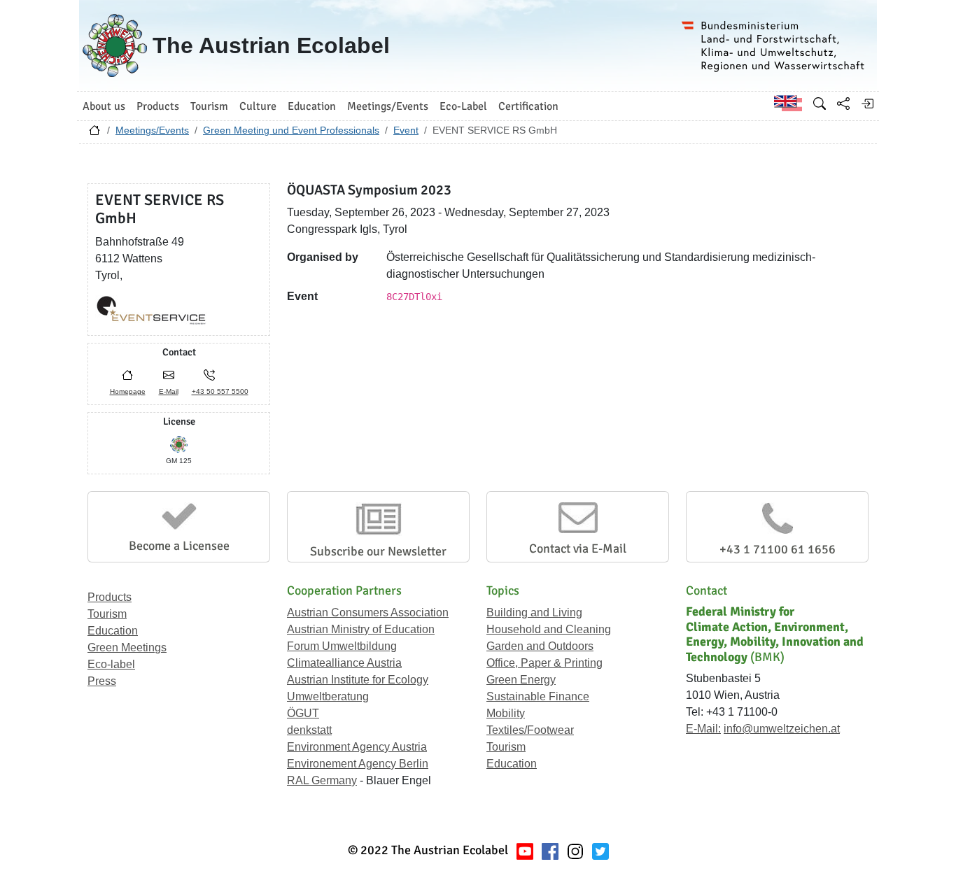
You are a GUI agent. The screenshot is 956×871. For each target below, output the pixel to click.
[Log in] (867, 103)
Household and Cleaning (548, 629)
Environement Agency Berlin (357, 764)
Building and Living (534, 612)
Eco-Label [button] (463, 106)
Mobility (505, 713)
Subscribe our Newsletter (378, 551)
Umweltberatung (328, 696)
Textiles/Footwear (530, 730)
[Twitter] (600, 850)
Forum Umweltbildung (342, 646)
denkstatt (309, 730)
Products (109, 597)
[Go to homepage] (94, 133)
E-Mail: (703, 729)
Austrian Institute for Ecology (357, 680)
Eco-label (111, 664)
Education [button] (312, 106)
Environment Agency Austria (357, 747)
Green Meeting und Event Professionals (291, 130)
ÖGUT (303, 713)
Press (101, 681)
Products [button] (157, 106)
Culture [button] (257, 106)
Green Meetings (127, 647)
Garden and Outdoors (539, 646)
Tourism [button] (209, 106)
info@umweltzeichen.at (782, 729)
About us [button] (104, 106)
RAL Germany (322, 780)
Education (112, 631)
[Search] (819, 103)
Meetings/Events (152, 130)
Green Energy (521, 680)
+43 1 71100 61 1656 (777, 549)
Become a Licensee (179, 545)
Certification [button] (528, 106)
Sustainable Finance (537, 696)
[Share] (843, 103)
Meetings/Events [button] (387, 106)
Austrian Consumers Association (368, 612)
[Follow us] (575, 850)
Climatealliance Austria (344, 663)
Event (406, 130)
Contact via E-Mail (577, 548)
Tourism (107, 614)
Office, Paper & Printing (544, 663)
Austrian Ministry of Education (361, 629)
